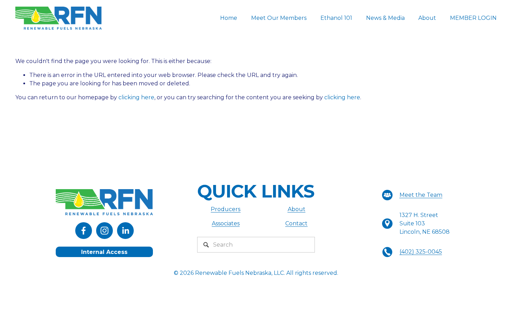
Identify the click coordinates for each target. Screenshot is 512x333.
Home (228, 18)
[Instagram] (104, 230)
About (427, 18)
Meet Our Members (279, 18)
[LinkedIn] (125, 230)
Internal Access (104, 252)
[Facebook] (83, 230)
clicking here (136, 97)
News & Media (385, 18)
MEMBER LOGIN (473, 18)
